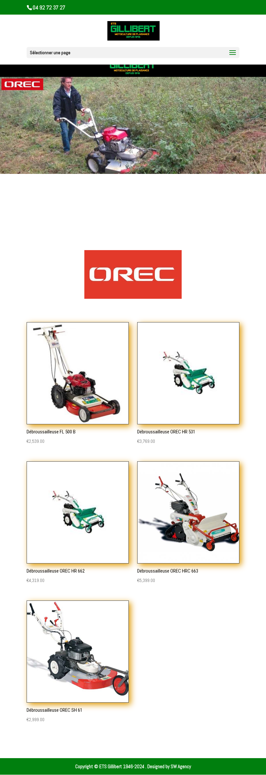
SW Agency (181, 766)
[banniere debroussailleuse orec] (133, 172)
